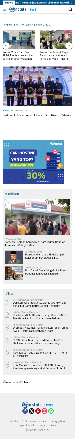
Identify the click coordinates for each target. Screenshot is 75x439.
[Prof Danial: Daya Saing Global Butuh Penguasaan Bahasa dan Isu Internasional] (14, 273)
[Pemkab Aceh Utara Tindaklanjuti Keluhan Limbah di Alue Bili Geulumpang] (14, 257)
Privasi (52, 425)
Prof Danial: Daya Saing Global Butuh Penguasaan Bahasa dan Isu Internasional (46, 272)
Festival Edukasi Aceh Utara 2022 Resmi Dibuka (37, 115)
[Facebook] (25, 411)
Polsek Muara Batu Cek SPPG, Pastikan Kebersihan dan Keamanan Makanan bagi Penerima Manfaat (18, 55)
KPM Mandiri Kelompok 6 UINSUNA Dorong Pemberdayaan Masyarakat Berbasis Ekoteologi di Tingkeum (40, 367)
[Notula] (22, 9)
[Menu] (5, 9)
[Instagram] (44, 411)
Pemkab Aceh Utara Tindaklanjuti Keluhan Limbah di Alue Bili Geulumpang (44, 256)
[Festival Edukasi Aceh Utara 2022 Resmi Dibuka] (37, 86)
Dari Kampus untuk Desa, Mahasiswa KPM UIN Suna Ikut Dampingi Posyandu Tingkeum (39, 304)
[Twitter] (31, 411)
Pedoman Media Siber (34, 421)
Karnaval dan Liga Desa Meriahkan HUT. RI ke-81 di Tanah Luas (41, 354)
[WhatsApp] (51, 411)
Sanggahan (58, 421)
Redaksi (14, 421)
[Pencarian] (70, 9)
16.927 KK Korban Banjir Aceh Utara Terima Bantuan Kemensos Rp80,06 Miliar (35, 243)
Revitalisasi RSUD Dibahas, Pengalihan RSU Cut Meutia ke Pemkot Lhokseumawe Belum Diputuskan (39, 317)
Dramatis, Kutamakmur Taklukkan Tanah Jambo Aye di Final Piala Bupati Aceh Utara (41, 329)
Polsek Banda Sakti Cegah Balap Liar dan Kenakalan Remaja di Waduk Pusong (54, 55)
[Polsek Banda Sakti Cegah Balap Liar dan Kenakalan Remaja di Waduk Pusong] (56, 39)
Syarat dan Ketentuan (32, 425)
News (6, 110)
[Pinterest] (38, 411)
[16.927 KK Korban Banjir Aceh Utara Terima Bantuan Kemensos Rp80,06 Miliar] (37, 217)
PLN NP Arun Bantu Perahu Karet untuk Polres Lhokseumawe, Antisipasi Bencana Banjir (39, 342)
